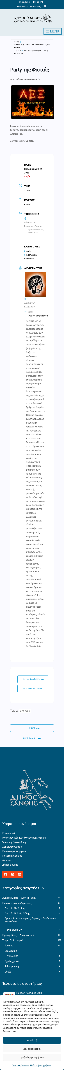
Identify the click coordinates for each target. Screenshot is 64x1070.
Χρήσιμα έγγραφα (12, 846)
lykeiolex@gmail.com (38, 315)
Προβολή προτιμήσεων (32, 1057)
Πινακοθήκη (11, 956)
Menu (54, 31)
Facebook (34, 2)
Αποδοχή (32, 1040)
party (18, 50)
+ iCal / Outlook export (33, 689)
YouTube (41, 2)
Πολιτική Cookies (20, 1065)
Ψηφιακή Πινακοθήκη (14, 842)
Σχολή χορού (12, 961)
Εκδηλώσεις (35, 6)
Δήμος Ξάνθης (10, 864)
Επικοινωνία (22, 6)
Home (16, 42)
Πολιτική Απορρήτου (40, 1065)
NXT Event (29, 738)
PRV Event (35, 728)
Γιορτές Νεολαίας (15, 908)
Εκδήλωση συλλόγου (32, 50)
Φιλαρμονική (12, 966)
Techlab (9, 945)
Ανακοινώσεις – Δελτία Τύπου (19, 897)
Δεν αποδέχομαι (32, 1048)
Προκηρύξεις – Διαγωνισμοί (18, 935)
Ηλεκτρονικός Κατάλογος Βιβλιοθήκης (24, 837)
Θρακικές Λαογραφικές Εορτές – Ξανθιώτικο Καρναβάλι (30, 920)
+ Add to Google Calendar (33, 679)
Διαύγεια (7, 860)
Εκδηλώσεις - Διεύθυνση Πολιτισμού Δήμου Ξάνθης (32, 46)
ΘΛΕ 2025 (25, 711)
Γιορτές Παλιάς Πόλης (17, 913)
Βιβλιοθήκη (11, 950)
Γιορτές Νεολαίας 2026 (29, 993)
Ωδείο (8, 971)
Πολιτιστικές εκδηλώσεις (17, 903)
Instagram (38, 2)
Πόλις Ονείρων (13, 929)
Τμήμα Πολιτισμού (12, 940)
